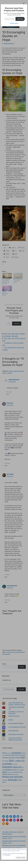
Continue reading (14, 23)
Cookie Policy (8, 854)
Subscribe (20, 19)
